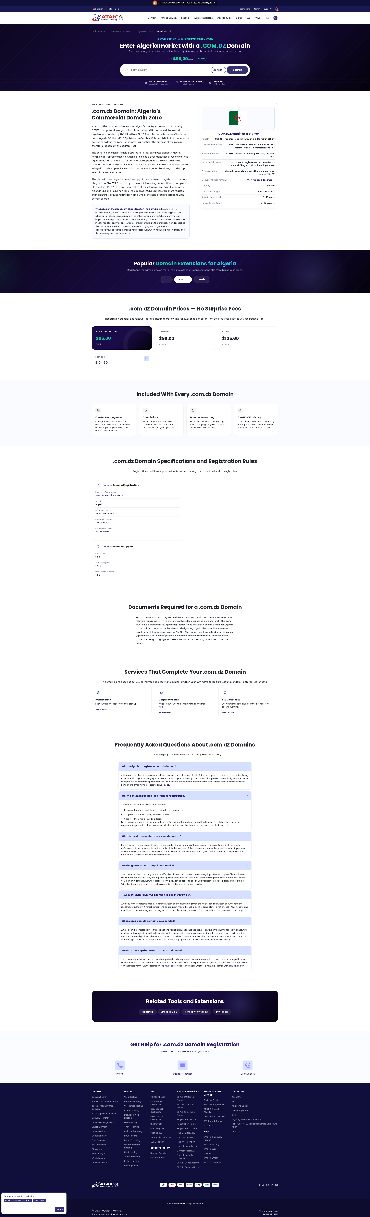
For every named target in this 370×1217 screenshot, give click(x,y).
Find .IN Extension (185, 1137)
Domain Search (99, 1096)
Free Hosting (130, 1122)
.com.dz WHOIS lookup (196, 1011)
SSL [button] (248, 17)
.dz (171, 168)
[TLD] (275, 18)
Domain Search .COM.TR (185, 1157)
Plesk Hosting (130, 1152)
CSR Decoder (157, 1141)
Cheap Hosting (131, 1110)
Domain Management (103, 1122)
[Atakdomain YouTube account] (276, 1185)
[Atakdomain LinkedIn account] (272, 1185)
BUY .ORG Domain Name (186, 1113)
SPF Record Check (213, 1121)
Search (237, 70)
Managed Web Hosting (131, 1116)
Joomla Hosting (132, 1156)
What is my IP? (99, 1153)
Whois (258, 17)
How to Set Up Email (214, 1104)
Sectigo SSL (156, 1132)
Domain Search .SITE (187, 1150)
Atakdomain (179, 1203)
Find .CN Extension (186, 1141)
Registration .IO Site (187, 1123)
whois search (171, 965)
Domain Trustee (100, 1162)
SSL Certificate (157, 1096)
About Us (236, 1096)
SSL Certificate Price (160, 1137)
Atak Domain (98, 31)
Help (110, 9)
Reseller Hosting (158, 1157)
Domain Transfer (100, 1117)
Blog (117, 9)
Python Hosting (131, 1161)
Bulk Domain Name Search (105, 1101)
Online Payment (240, 1110)
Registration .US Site (187, 1128)
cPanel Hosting (131, 1126)
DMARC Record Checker (211, 1111)
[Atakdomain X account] (263, 1185)
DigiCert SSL (156, 1123)
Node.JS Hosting (132, 1140)
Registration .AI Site (186, 1119)
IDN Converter (99, 1144)
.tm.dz (106, 168)
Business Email (211, 1100)
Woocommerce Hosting (132, 1146)
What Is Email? (211, 1157)
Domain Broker (99, 1135)
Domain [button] (152, 17)
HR (233, 1101)
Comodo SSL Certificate (156, 1110)
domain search (100, 198)
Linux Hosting (130, 1135)
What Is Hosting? (212, 1144)
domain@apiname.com (117, 1214)
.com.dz (183, 279)
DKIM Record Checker (214, 1116)
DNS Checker (98, 1149)
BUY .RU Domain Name (188, 1167)
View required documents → (115, 233)
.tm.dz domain (169, 1011)
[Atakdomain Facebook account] (259, 1185)
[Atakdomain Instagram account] (267, 1185)
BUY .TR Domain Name (188, 1162)
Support (267, 9)
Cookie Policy (40, 1200)
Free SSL (208, 1153)
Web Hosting (130, 1096)
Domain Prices (99, 1131)
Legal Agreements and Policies (247, 1119)
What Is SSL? (210, 1148)
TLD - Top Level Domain (104, 1113)
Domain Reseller (158, 1153)
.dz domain (147, 1011)
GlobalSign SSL (157, 1128)
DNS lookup (222, 1011)
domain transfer (229, 910)
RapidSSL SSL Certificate (156, 1103)
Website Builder (224, 17)
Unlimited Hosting (133, 1131)
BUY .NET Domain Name (185, 1106)
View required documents (261, 179)
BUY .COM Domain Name (186, 1098)
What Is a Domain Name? (213, 1138)
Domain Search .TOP (187, 1146)
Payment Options (240, 1105)
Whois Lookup (99, 1158)
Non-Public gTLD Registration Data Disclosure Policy (254, 1125)
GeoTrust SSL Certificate (157, 1118)
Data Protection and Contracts (18, 1200)
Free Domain (98, 1140)
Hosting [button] (185, 17)
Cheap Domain (169, 17)
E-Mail (239, 17)
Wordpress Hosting (203, 17)
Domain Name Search (121, 31)
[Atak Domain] (108, 17)
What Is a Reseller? (213, 1162)
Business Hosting (132, 1101)
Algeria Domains (145, 31)
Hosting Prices (131, 1165)
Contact (236, 1131)
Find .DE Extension (186, 1132)
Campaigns (245, 9)
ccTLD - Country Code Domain (103, 1107)
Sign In (257, 9)
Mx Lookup (209, 1125)
